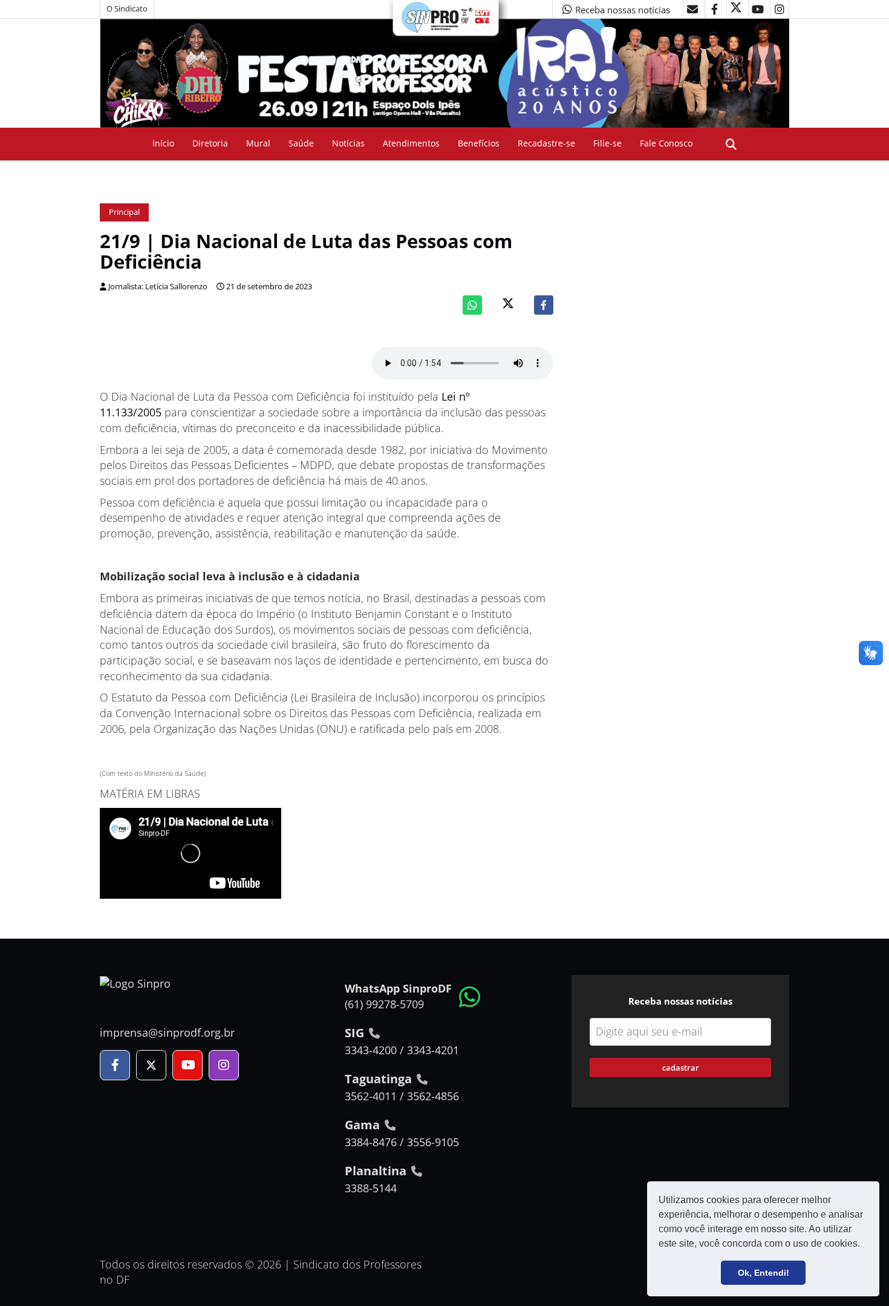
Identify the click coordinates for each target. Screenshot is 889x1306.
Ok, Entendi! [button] (763, 1273)
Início (163, 143)
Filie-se (607, 143)
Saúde (301, 143)
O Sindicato (127, 9)
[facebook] (714, 9)
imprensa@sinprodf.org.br (167, 1032)
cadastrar (680, 1067)
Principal (124, 212)
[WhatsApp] (472, 305)
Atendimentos (411, 143)
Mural (258, 143)
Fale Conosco (666, 143)
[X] (736, 9)
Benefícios (479, 143)
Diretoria (210, 143)
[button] (864, 1245)
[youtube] (758, 9)
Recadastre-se (546, 143)
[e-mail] (692, 9)
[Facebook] (543, 305)
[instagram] (779, 9)
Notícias (348, 143)
